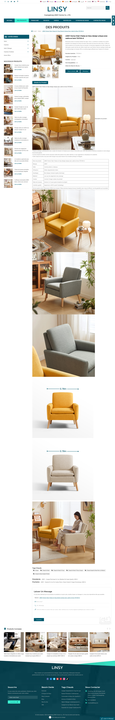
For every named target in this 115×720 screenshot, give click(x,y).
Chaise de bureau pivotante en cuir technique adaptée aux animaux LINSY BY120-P (21, 170)
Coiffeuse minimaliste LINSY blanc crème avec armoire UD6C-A (21, 181)
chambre (6, 45)
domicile (44, 691)
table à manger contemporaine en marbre (71, 702)
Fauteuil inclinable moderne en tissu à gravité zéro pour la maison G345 (21, 76)
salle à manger (8, 48)
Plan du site (45, 702)
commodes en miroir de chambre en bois (71, 696)
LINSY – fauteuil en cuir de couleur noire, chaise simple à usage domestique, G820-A (63, 582)
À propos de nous (82, 20)
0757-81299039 (92, 700)
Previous (107, 628)
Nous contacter (72, 71)
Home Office (7, 55)
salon (5, 41)
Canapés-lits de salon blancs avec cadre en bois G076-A (55, 655)
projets (46, 20)
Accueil (9, 20)
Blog (43, 699)
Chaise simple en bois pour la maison (96, 570)
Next (109, 628)
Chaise (36, 570)
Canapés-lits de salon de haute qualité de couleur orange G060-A (35, 655)
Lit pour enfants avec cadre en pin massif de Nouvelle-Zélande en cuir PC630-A (21, 87)
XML (43, 705)
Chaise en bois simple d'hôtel (42, 574)
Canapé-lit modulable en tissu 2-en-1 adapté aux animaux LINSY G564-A (13, 655)
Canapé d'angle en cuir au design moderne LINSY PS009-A (98, 655)
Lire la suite (18, 69)
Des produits (21, 20)
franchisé (35, 20)
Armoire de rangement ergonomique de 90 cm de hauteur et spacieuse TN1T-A (21, 149)
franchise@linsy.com (93, 703)
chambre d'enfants (9, 52)
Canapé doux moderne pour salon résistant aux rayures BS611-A (21, 66)
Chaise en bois (45, 570)
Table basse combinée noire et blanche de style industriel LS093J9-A (77, 655)
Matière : (57, 597)
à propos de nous (46, 693)
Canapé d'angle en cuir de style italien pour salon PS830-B (21, 108)
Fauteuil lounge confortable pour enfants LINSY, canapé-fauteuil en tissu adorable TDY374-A (21, 97)
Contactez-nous (99, 20)
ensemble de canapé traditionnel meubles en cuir (71, 707)
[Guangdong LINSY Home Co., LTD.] (57, 8)
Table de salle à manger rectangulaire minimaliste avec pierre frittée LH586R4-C (21, 118)
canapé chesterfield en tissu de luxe (71, 691)
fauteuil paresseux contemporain (70, 693)
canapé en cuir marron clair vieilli (70, 705)
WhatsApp (85, 71)
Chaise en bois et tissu (59, 570)
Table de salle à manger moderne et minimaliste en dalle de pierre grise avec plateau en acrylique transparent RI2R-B (21, 139)
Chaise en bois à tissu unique (75, 570)
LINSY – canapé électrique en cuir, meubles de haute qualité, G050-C (60, 579)
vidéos (56, 20)
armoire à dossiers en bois (68, 699)
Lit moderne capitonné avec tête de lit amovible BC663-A (21, 160)
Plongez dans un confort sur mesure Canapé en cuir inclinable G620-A (21, 128)
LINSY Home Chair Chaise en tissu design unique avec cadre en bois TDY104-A (60, 597)
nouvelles (67, 20)
